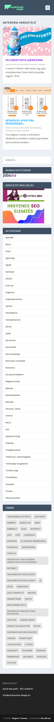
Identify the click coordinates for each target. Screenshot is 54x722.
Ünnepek (41, 64)
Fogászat (10, 292)
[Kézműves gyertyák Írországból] (27, 101)
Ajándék (9, 237)
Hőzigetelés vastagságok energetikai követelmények (22, 560)
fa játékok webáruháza (33, 541)
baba (37, 522)
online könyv (27, 620)
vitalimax (27, 650)
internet (12, 568)
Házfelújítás (11, 312)
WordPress (46, 718)
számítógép (25, 638)
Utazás (9, 491)
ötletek (11, 662)
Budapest (35, 528)
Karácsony (16, 64)
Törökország (12, 470)
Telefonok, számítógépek (18, 456)
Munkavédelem (13, 395)
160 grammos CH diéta (19, 516)
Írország (41, 656)
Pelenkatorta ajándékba (24, 60)
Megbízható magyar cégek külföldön (21, 612)
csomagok (29, 535)
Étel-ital (9, 285)
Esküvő (8, 128)
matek (28, 599)
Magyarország (13, 381)
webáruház (13, 656)
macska (32, 592)
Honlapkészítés (13, 319)
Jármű (8, 326)
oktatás (11, 620)
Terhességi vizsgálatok (17, 463)
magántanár (14, 599)
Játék (8, 333)
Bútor (8, 244)
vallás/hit (12, 650)
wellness (28, 656)
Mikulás (9, 388)
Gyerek (8, 64)
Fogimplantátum (14, 299)
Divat (8, 251)
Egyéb (8, 265)
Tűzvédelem (11, 477)
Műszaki (10, 402)
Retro (8, 422)
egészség (12, 541)
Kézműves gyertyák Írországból (20, 122)
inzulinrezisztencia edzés (21, 574)
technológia (14, 644)
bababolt (12, 528)
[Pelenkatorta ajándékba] (27, 41)
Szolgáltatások (13, 450)
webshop (41, 650)
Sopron (11, 638)
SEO (7, 429)
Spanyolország (13, 436)
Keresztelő (25, 64)
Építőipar (10, 271)
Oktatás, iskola (13, 408)
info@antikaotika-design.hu (16, 695)
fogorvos (12, 547)
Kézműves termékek (13, 131)
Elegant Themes (19, 718)
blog (23, 528)
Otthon (9, 415)
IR (40, 580)
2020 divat (40, 516)
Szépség (9, 443)
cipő (18, 535)
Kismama (33, 64)
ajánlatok (25, 522)
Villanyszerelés (13, 498)
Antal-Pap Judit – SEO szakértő (18, 688)
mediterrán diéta (16, 605)
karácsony (22, 586)
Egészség (10, 258)
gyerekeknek (28, 547)
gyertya (11, 553)
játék (10, 586)
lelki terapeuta (15, 592)
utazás (29, 644)
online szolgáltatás (18, 626)
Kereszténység (35, 128)
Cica (9, 535)
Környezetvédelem (15, 374)
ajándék (11, 522)
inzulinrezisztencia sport (21, 580)
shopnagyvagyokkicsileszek (22, 632)
